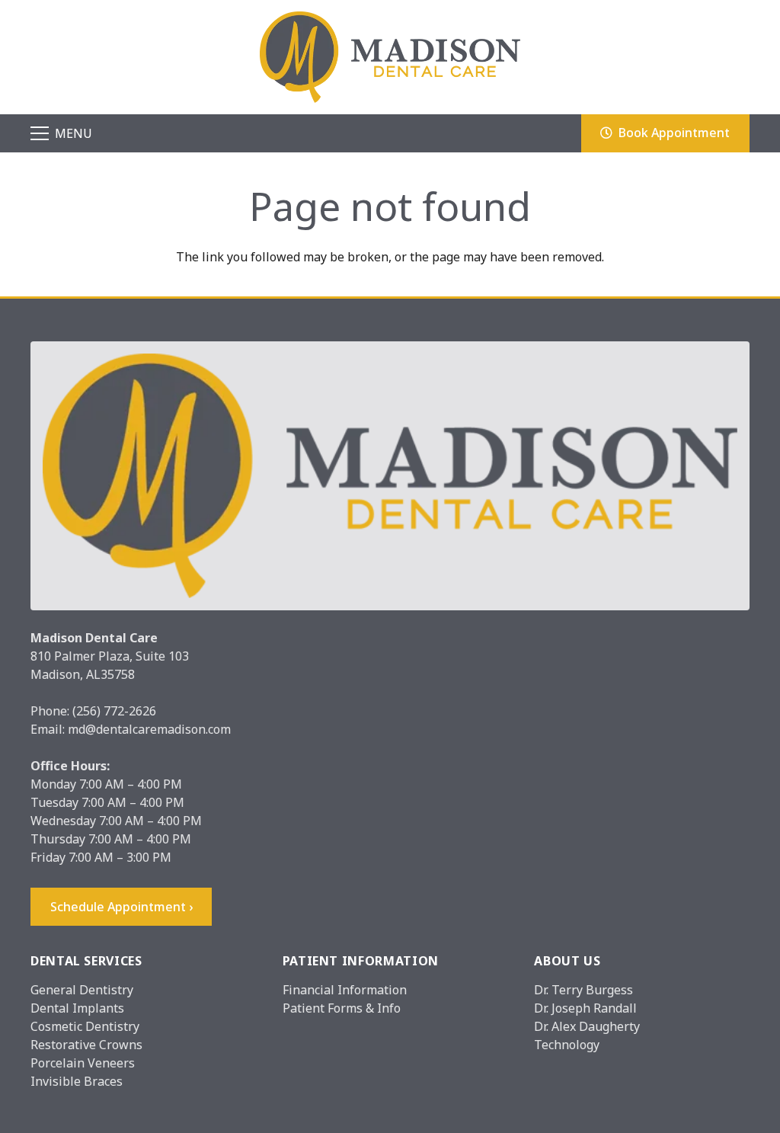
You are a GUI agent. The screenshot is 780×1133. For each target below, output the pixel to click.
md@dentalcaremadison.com (149, 729)
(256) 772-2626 (114, 711)
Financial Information (345, 989)
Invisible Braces (76, 1081)
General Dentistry (81, 989)
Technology (566, 1044)
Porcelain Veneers (82, 1063)
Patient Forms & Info (342, 1008)
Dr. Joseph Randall (585, 1008)
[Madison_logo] (390, 57)
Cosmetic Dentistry (84, 1026)
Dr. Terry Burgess (583, 989)
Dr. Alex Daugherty (587, 1026)
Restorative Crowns (86, 1044)
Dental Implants (77, 1008)
